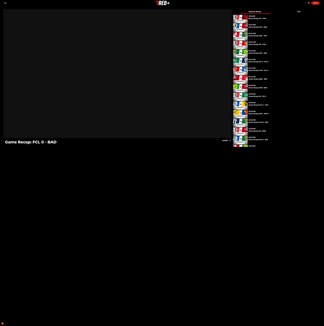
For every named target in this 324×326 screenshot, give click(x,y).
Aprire (315, 3)
